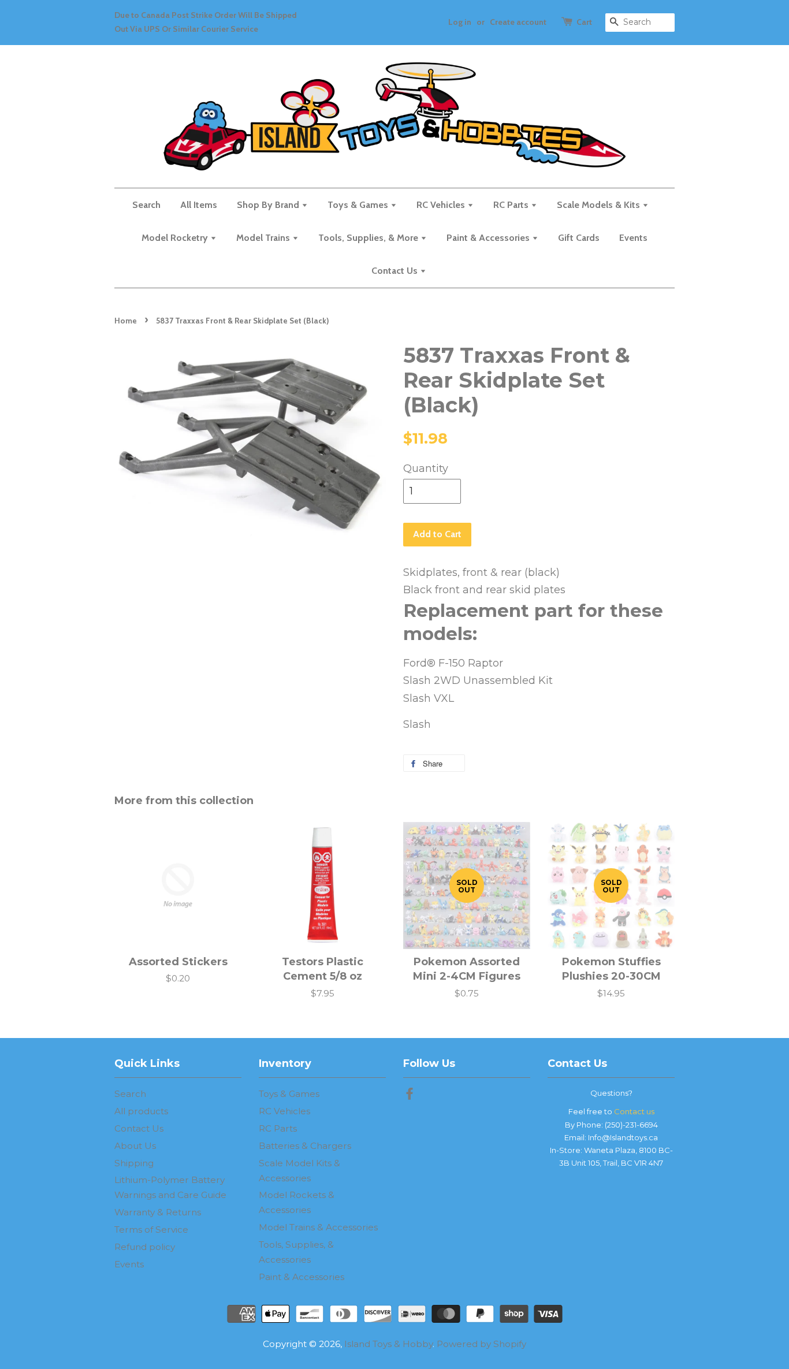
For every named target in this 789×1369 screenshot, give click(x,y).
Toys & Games (358, 204)
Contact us (634, 1111)
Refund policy (144, 1246)
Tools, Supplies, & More (369, 237)
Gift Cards (579, 237)
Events (633, 237)
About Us (135, 1145)
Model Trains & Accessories (318, 1227)
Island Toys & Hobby (388, 1343)
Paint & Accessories (489, 237)
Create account (518, 22)
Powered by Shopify (481, 1343)
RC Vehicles (441, 204)
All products (141, 1111)
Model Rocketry (176, 237)
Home (125, 320)
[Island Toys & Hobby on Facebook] (409, 1095)
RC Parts (512, 204)
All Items (198, 204)
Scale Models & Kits (599, 204)
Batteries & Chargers (305, 1145)
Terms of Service (151, 1229)
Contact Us (395, 270)
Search (146, 204)
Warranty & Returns (157, 1212)
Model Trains (264, 237)
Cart (584, 22)
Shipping (134, 1163)
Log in (459, 22)
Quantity (425, 468)
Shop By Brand (269, 204)
